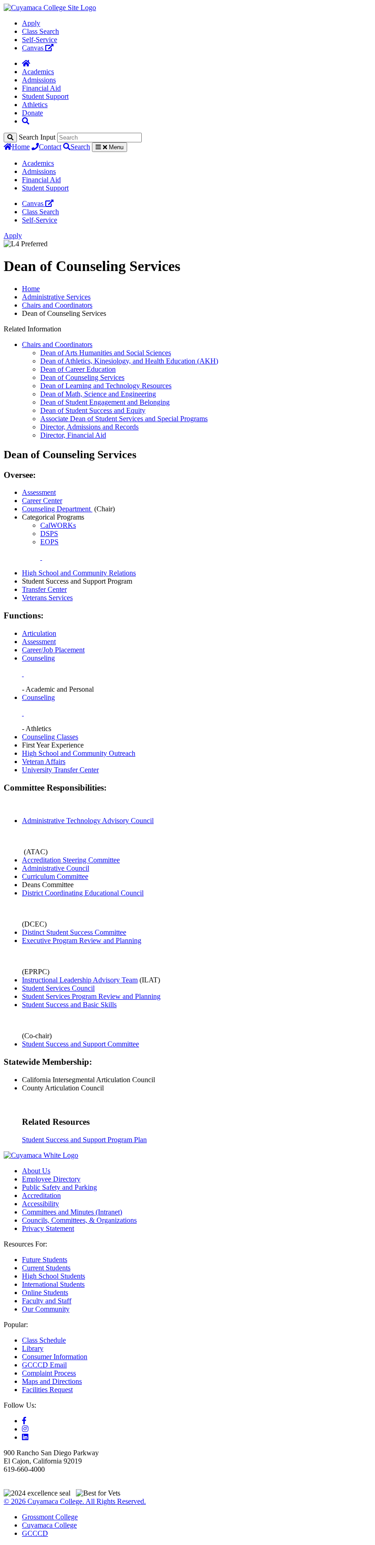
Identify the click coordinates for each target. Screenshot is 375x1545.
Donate (32, 113)
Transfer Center (44, 589)
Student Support (45, 96)
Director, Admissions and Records (89, 427)
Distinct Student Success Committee (74, 932)
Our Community (46, 1309)
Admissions (39, 80)
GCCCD (35, 1533)
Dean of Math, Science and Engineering (98, 394)
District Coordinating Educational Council (83, 893)
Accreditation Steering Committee (71, 860)
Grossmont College (50, 1517)
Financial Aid (41, 88)
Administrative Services (56, 297)
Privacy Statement (48, 1228)
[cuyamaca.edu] (50, 7)
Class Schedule (44, 1340)
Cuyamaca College (49, 1525)
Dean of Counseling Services (82, 377)
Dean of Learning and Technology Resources (105, 386)
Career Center (42, 500)
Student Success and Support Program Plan (84, 1140)
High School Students (53, 1276)
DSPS (49, 533)
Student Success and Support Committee (80, 1044)
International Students (53, 1284)
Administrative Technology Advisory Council (88, 820)
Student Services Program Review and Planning (91, 996)
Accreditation (41, 1195)
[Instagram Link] (25, 1429)
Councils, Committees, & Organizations (79, 1220)
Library (32, 1348)
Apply (31, 23)
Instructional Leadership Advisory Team (80, 980)
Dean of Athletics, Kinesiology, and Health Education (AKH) (129, 361)
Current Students (46, 1268)
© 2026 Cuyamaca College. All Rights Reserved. (75, 1501)
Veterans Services (47, 598)
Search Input (37, 137)
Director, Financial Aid (73, 435)
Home (21, 147)
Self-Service (39, 39)
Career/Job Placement (53, 650)
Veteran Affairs (43, 761)
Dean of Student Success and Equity (92, 410)
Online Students (45, 1292)
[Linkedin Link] (25, 1437)
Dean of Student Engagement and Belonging (105, 402)
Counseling (38, 658)
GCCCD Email (44, 1365)
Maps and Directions (52, 1381)
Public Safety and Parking (59, 1187)
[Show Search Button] (25, 121)
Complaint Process (49, 1373)
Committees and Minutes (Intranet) (72, 1212)
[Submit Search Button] (10, 137)
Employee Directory (51, 1179)
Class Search (40, 31)
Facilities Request (47, 1389)
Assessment (39, 492)
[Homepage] (26, 63)
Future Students (44, 1259)
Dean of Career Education (78, 369)
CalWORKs (58, 525)
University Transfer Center (60, 770)
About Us (36, 1171)
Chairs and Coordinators (57, 305)
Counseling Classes (50, 737)
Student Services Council (58, 988)
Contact (50, 147)
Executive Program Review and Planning (81, 940)
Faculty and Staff (46, 1301)
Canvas (33, 48)
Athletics (35, 104)
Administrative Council (55, 868)
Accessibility (40, 1204)
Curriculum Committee (55, 876)
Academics (38, 72)
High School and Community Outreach (78, 753)
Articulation (39, 633)
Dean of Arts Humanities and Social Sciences (105, 353)
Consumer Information (54, 1357)
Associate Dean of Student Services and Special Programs (124, 419)
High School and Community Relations (79, 573)
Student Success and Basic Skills (69, 1004)
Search (80, 147)
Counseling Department (57, 509)
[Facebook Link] (24, 1421)
